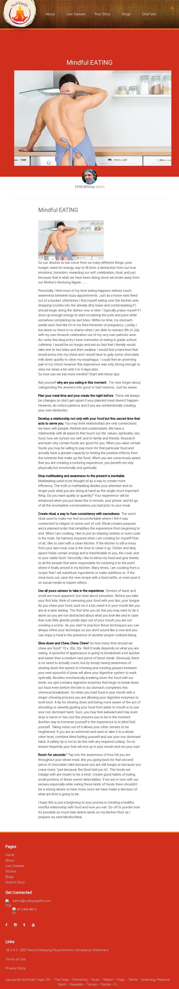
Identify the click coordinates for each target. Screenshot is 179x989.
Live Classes (76, 14)
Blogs (126, 14)
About (50, 14)
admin (100, 187)
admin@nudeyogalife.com (31, 901)
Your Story (102, 14)
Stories (10, 871)
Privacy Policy (15, 968)
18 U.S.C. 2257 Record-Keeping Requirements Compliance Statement (56, 950)
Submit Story (15, 882)
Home (9, 855)
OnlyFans (149, 14)
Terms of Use (15, 959)
